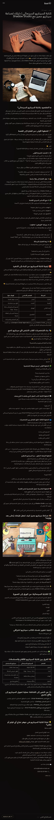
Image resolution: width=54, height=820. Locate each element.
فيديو (36, 752)
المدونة (50, 10)
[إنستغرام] (27, 806)
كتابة (45, 647)
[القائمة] (4, 3)
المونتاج (41, 618)
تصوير (38, 261)
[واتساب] (30, 806)
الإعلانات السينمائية (24, 741)
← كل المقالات (48, 775)
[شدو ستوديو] (47, 3)
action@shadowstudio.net (27, 799)
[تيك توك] (24, 806)
